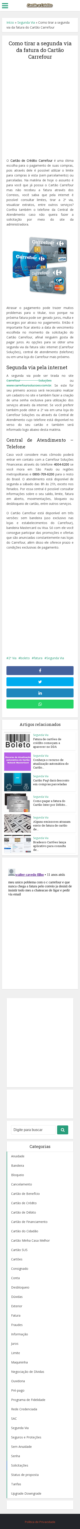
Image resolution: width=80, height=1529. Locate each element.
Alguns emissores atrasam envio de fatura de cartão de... (52, 825)
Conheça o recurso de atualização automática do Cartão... (51, 763)
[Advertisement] (40, 106)
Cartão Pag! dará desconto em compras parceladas (51, 782)
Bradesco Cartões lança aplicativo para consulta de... (49, 846)
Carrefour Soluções (29, 380)
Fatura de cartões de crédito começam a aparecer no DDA (47, 743)
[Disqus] (40, 922)
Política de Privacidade (40, 1522)
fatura (38, 658)
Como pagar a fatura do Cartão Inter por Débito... (50, 803)
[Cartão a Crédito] (40, 5)
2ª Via (12, 658)
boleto (25, 658)
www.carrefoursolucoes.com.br (28, 385)
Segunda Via (26, 22)
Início (10, 22)
